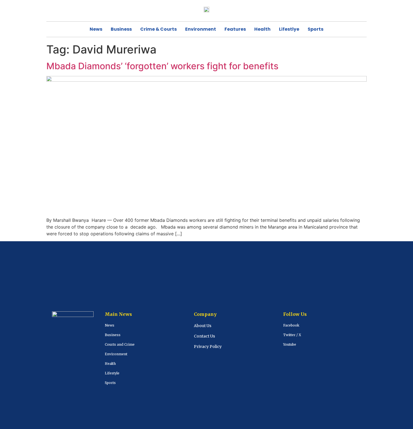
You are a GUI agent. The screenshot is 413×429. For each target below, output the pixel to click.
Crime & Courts (158, 29)
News (96, 29)
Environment (200, 29)
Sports (315, 29)
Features (235, 29)
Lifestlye (289, 29)
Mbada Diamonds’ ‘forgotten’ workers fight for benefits (163, 66)
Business (121, 29)
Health (262, 29)
